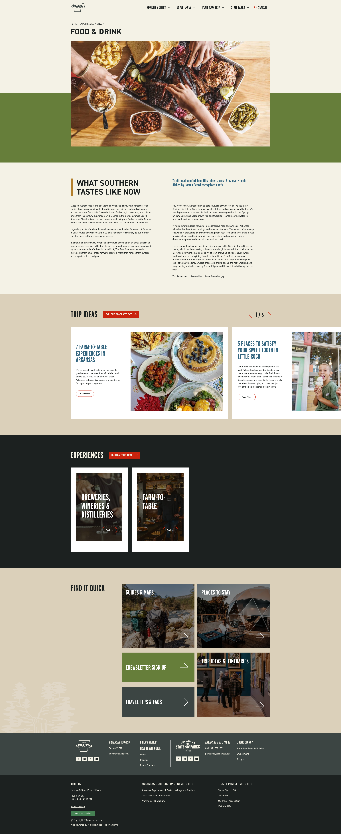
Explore (111, 531)
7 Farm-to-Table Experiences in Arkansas (91, 353)
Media (143, 754)
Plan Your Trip (211, 7)
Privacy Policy (78, 806)
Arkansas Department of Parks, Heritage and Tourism (168, 790)
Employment (242, 753)
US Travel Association (229, 801)
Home (74, 24)
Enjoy (100, 24)
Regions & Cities (156, 7)
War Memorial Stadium (153, 801)
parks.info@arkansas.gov (217, 753)
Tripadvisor (223, 795)
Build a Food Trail (122, 455)
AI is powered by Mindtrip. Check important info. (94, 824)
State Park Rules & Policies (250, 748)
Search (262, 7)
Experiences (184, 7)
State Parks (238, 7)
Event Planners (147, 765)
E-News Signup (148, 742)
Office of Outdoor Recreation (156, 795)
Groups (239, 759)
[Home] (78, 7)
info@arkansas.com (119, 753)
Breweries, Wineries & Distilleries (97, 506)
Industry (144, 760)
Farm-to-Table (153, 501)
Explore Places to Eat (118, 314)
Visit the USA (224, 806)
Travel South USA (227, 790)
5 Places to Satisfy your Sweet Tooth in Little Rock (258, 350)
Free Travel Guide (150, 748)
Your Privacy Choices (82, 813)
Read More (87, 394)
